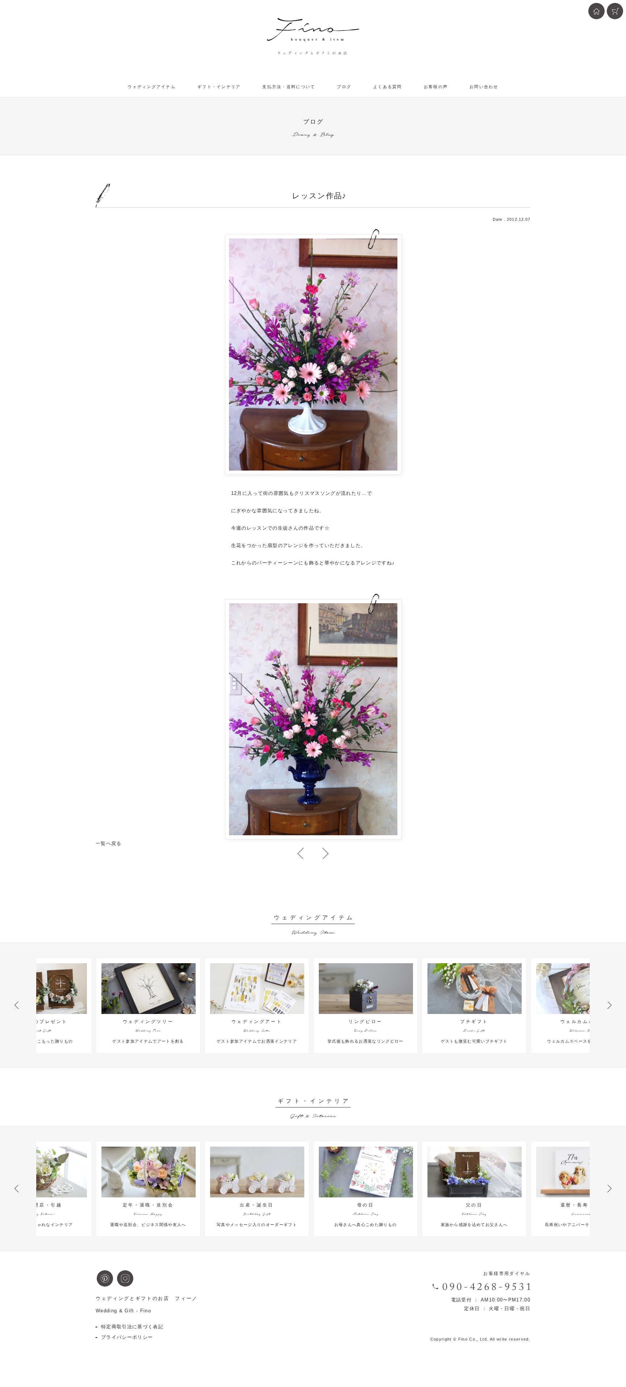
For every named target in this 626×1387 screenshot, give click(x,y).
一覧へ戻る (109, 843)
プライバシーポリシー (127, 1337)
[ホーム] (596, 11)
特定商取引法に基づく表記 (132, 1326)
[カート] (615, 11)
